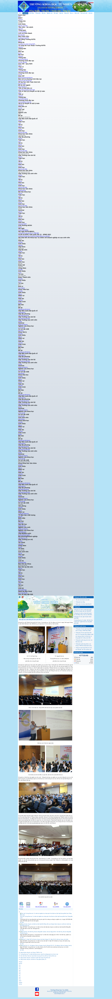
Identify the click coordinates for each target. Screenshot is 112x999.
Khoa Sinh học (21, 419)
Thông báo (37, 13)
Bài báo (20, 477)
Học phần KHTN (67, 906)
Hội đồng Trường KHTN (23, 37)
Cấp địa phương (21, 312)
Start (21, 961)
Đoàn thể (66, 13)
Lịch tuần (21, 906)
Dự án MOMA (56, 906)
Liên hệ (90, 13)
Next (21, 982)
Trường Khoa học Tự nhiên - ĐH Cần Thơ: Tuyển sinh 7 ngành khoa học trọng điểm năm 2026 (83, 622)
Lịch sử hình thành (22, 31)
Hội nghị (56, 13)
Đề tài (19, 480)
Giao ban (28, 906)
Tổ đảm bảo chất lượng (23, 513)
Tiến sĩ (19, 92)
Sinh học (20, 129)
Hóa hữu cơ (21, 105)
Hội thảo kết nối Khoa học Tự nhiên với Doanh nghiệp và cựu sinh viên (34, 236)
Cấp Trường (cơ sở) (22, 538)
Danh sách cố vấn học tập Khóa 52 (83, 604)
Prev (21, 963)
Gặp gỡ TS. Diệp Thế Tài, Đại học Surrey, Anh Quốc (56, 939)
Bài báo (20, 303)
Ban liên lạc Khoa (22, 562)
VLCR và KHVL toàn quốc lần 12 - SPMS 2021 (28, 233)
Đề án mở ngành (22, 83)
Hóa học (20, 126)
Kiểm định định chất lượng (41, 906)
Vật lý (19, 123)
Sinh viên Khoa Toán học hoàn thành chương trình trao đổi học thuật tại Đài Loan (38, 955)
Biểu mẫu (77, 13)
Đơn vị (71, 13)
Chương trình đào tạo (23, 59)
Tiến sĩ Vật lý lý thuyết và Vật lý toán (26, 89)
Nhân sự (20, 294)
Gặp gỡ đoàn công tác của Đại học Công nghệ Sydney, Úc (33, 959)
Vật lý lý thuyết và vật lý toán (24, 101)
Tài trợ (19, 583)
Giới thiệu (31, 13)
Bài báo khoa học (22, 190)
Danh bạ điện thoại (22, 589)
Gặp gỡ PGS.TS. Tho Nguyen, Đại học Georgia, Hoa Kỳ (59, 945)
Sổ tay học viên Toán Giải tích (25, 80)
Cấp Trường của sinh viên (24, 318)
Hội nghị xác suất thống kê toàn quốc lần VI (30, 619)
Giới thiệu (20, 464)
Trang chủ (25, 13)
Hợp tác (20, 470)
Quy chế (20, 74)
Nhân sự (20, 467)
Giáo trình (20, 300)
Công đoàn (20, 544)
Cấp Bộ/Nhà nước (22, 531)
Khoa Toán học (21, 287)
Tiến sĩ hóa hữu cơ (22, 86)
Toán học (20, 120)
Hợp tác (61, 13)
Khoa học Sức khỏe (22, 132)
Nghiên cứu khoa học (23, 324)
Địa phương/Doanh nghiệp (24, 534)
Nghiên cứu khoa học (23, 498)
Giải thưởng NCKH (22, 223)
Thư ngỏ (20, 553)
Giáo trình (20, 473)
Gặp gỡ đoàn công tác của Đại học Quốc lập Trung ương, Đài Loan (35, 957)
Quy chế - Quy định (22, 62)
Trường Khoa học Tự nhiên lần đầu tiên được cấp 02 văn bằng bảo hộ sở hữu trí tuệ (39, 954)
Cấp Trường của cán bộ (23, 315)
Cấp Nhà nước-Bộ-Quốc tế (24, 309)
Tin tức (19, 272)
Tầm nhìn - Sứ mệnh (22, 25)
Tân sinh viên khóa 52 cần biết (82, 599)
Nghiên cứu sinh (21, 525)
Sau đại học (20, 522)
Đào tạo (43, 13)
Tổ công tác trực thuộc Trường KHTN (26, 44)
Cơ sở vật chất (21, 501)
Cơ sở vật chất (21, 327)
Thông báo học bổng (80, 602)
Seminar (20, 321)
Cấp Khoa (20, 245)
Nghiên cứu (49, 13)
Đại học (20, 53)
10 (20, 980)
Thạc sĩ (20, 65)
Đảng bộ (20, 40)
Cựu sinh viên (84, 13)
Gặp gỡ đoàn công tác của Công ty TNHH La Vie (31, 952)
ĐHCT (20, 13)
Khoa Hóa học (21, 373)
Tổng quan (20, 28)
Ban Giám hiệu (21, 34)
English (91, 2)
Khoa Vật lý (20, 330)
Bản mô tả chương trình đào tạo (25, 77)
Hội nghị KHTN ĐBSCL (23, 230)
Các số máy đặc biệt (22, 592)
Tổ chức (20, 547)
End (21, 984)
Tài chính (20, 541)
